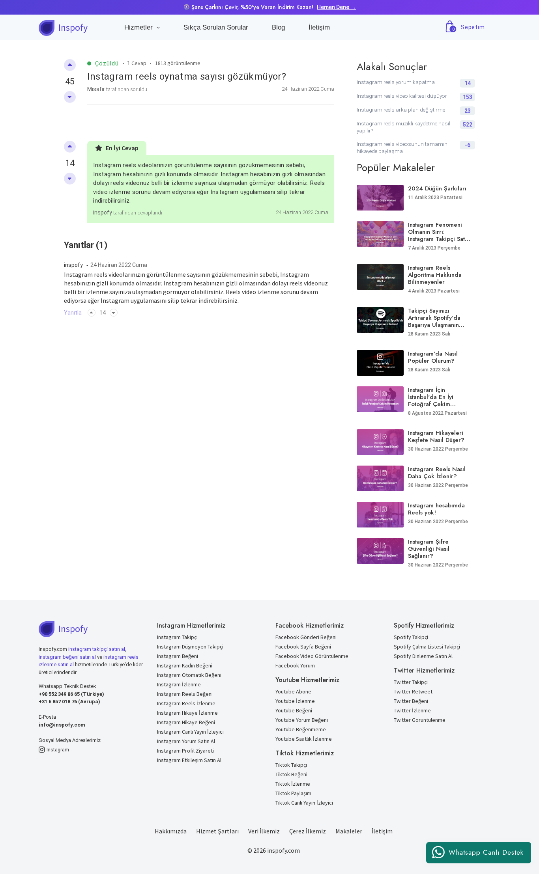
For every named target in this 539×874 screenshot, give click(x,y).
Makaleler (348, 831)
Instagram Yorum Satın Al (186, 741)
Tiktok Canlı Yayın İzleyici (304, 802)
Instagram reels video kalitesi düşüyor (402, 96)
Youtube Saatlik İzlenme (303, 738)
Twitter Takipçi (411, 682)
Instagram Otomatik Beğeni (189, 674)
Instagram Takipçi (177, 637)
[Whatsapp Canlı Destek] (478, 861)
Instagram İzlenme (179, 684)
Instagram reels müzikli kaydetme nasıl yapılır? (403, 127)
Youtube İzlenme (295, 700)
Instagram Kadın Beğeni (184, 665)
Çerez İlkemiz (307, 831)
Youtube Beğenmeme (300, 729)
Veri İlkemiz (264, 831)
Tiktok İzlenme (292, 783)
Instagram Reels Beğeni (185, 693)
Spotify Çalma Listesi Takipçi (427, 646)
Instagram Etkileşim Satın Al (189, 760)
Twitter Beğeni (411, 700)
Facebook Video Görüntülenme (311, 656)
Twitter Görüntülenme (419, 719)
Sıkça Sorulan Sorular (215, 27)
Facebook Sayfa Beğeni (303, 646)
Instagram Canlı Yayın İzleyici (190, 731)
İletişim (319, 27)
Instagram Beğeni (177, 656)
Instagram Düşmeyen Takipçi (190, 646)
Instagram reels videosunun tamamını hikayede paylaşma (403, 147)
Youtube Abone (293, 691)
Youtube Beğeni (293, 710)
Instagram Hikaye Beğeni (186, 722)
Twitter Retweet (413, 691)
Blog (278, 27)
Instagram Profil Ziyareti (185, 750)
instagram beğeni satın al (67, 657)
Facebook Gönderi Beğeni (306, 637)
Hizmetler (140, 27)
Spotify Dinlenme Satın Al (423, 656)
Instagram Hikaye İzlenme (187, 712)
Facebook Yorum (295, 665)
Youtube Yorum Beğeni (301, 719)
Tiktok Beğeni (291, 774)
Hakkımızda (171, 831)
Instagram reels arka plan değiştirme (401, 110)
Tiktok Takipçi (291, 764)
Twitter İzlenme (412, 710)
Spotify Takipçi (411, 637)
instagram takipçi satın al (96, 649)
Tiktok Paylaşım (293, 793)
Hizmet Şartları (217, 831)
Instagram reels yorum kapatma (396, 82)
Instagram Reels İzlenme (186, 703)
